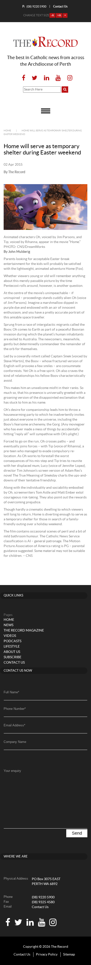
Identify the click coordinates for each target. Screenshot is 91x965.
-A (52, 15)
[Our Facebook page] (23, 78)
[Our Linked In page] (46, 78)
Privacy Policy (47, 954)
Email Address (14, 725)
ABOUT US (12, 652)
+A (59, 15)
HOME (9, 620)
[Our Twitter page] (34, 78)
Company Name (15, 742)
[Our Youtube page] (58, 78)
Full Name (11, 692)
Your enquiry (12, 771)
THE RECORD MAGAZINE (24, 630)
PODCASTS (12, 641)
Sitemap (69, 954)
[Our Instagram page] (68, 78)
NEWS (8, 625)
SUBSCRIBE (12, 657)
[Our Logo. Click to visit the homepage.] (45, 42)
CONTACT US (14, 662)
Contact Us (40, 907)
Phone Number (15, 709)
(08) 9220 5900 (34, 6)
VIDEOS (10, 636)
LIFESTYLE (12, 646)
